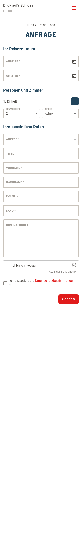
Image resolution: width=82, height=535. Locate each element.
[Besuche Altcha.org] (74, 266)
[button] (74, 8)
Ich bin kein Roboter (24, 265)
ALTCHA (71, 272)
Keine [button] (49, 113)
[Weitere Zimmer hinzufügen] (75, 101)
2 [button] (7, 113)
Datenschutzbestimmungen (54, 281)
